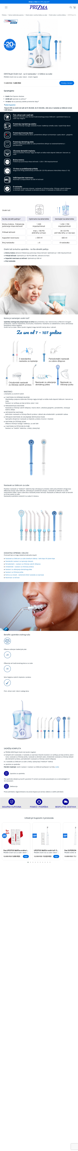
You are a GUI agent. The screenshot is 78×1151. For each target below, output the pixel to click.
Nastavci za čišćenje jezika (14, 572)
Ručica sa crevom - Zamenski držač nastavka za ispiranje (24, 575)
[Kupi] (66, 83)
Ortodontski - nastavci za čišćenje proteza (19, 567)
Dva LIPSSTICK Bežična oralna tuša (16, 850)
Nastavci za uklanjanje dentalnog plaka (18, 569)
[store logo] (38, 7)
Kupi (25, 856)
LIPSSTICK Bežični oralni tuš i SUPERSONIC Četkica (46, 850)
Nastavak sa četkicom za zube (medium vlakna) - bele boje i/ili (26, 558)
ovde (56, 767)
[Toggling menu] (6, 7)
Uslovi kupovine (10, 105)
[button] (28, 862)
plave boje (51, 558)
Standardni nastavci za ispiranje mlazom (19, 561)
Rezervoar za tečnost (12, 578)
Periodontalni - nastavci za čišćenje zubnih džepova (23, 564)
